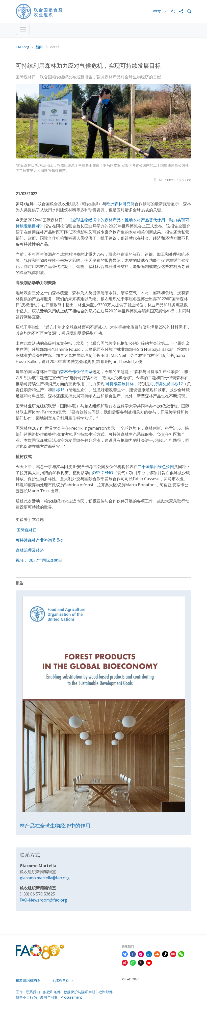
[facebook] (133, 953)
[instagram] (141, 953)
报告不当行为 (26, 997)
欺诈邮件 (105, 991)
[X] (141, 962)
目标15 (58, 390)
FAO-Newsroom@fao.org (43, 900)
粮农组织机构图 (28, 980)
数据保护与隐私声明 (79, 991)
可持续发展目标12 (166, 383)
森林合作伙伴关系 (76, 371)
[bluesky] (125, 953)
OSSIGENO (103, 472)
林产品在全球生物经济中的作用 (55, 825)
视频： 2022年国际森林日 (39, 560)
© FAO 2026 (130, 979)
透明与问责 (49, 997)
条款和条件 (52, 991)
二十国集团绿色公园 (156, 466)
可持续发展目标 (120, 383)
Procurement (71, 997)
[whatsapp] (133, 962)
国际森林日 (27, 530)
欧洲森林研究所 (120, 203)
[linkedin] (149, 953)
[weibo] (125, 962)
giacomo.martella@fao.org (45, 878)
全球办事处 (61, 980)
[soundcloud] (157, 953)
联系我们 (33, 991)
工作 (19, 991)
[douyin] (165, 953)
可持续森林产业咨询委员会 (40, 540)
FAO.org (22, 47)
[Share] (179, 11)
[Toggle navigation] (23, 30)
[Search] (187, 11)
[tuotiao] (173, 953)
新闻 (40, 47)
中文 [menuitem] (157, 11)
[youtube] (149, 962)
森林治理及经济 (30, 550)
